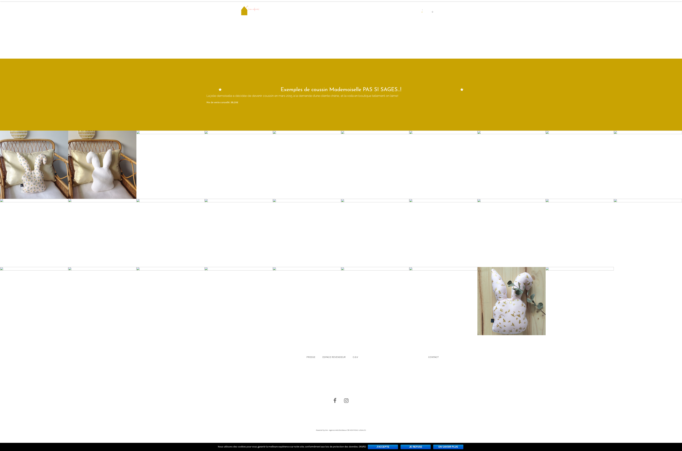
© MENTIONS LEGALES (357, 430)
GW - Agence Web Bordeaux (336, 430)
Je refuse (415, 446)
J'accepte (383, 446)
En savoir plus (448, 446)
